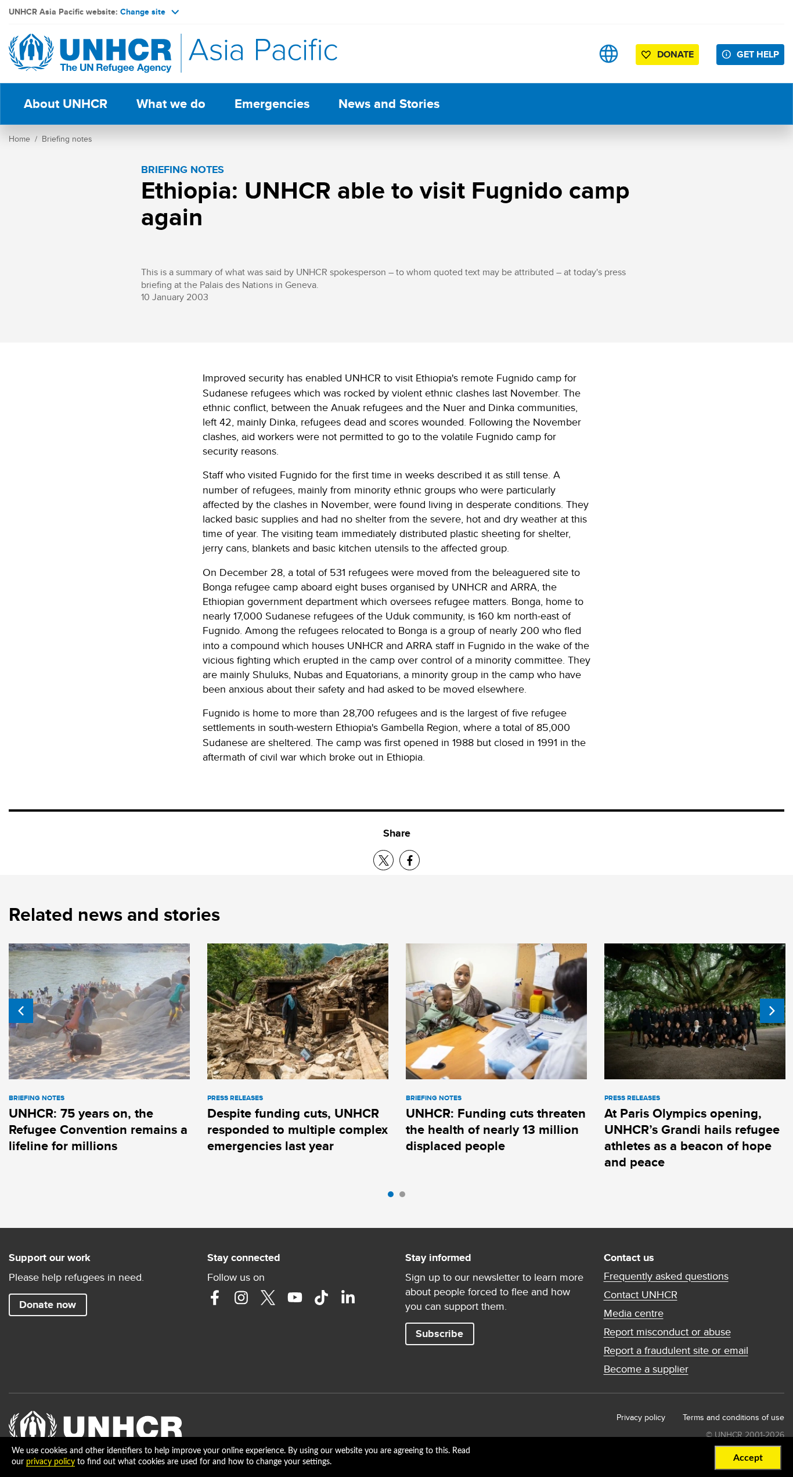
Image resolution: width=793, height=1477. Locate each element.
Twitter (268, 1297)
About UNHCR (65, 103)
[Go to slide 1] (393, 1197)
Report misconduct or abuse (667, 1331)
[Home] (90, 53)
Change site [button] (142, 11)
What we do (171, 103)
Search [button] (572, 53)
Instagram (241, 1297)
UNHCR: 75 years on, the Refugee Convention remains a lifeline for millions (98, 1130)
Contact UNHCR (640, 1294)
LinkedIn (348, 1297)
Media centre (634, 1313)
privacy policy (50, 1462)
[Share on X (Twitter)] (383, 860)
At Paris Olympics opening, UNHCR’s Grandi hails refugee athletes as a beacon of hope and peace (692, 1138)
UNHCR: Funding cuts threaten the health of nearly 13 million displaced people (496, 1130)
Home (19, 139)
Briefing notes (67, 139)
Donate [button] (675, 54)
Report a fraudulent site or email (676, 1350)
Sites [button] (608, 53)
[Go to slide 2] (405, 1197)
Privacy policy (641, 1417)
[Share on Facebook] (409, 860)
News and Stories (388, 103)
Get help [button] (758, 54)
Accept (748, 1457)
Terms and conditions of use (733, 1417)
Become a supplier (646, 1369)
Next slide (772, 1011)
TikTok (321, 1297)
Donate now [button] (47, 1304)
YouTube (294, 1297)
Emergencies (272, 103)
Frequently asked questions (666, 1276)
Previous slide (21, 1011)
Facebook (214, 1297)
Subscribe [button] (439, 1333)
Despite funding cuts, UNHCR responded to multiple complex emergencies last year (297, 1130)
